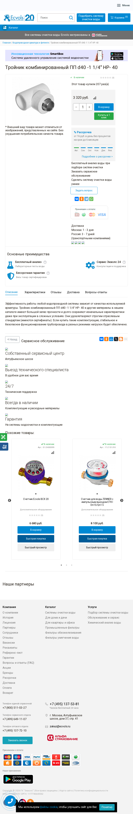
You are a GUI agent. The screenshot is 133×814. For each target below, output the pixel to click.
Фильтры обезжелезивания (63, 632)
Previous (9, 500)
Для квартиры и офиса (60, 622)
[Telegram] (86, 199)
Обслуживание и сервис (103, 617)
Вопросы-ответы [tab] (96, 292)
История (8, 617)
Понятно (106, 807)
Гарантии (8, 657)
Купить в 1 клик (104, 116)
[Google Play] (18, 779)
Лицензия (9, 622)
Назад (13, 339)
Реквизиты (10, 647)
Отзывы (8, 637)
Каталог (13, 27)
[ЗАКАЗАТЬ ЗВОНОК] (10, 801)
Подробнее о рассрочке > (97, 156)
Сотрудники (10, 632)
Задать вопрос (84, 190)
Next (121, 500)
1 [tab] (61, 565)
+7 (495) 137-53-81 (64, 704)
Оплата (7, 687)
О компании (10, 612)
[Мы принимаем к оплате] (45, 760)
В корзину (104, 107)
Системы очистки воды (60, 612)
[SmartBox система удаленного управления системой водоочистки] (66, 55)
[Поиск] (71, 17)
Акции (7, 667)
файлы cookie (49, 807)
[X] (116, 339)
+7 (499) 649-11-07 (14, 719)
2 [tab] (66, 565)
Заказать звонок (17, 740)
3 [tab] (71, 565)
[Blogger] (121, 339)
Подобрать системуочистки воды (91, 17)
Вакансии (9, 642)
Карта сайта (66, 790)
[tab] (35, 494)
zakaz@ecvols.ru (60, 726)
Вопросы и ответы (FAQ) (18, 662)
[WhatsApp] (91, 199)
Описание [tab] (11, 292)
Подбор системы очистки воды (108, 612)
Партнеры (9, 627)
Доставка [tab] (73, 292)
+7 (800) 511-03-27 (14, 707)
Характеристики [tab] (35, 292)
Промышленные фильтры (62, 627)
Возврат (8, 692)
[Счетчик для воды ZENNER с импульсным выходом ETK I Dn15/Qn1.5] (97, 473)
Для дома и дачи (56, 617)
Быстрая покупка (36, 538)
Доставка (9, 682)
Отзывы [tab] (56, 292)
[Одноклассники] (81, 199)
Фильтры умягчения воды (62, 637)
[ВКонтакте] (77, 199)
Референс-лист (13, 652)
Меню (126, 5)
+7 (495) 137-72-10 (14, 730)
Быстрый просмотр (36, 547)
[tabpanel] (36, 499)
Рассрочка (9, 677)
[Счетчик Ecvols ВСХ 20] (35, 473)
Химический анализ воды (104, 622)
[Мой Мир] (111, 339)
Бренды (8, 672)
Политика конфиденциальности (91, 790)
